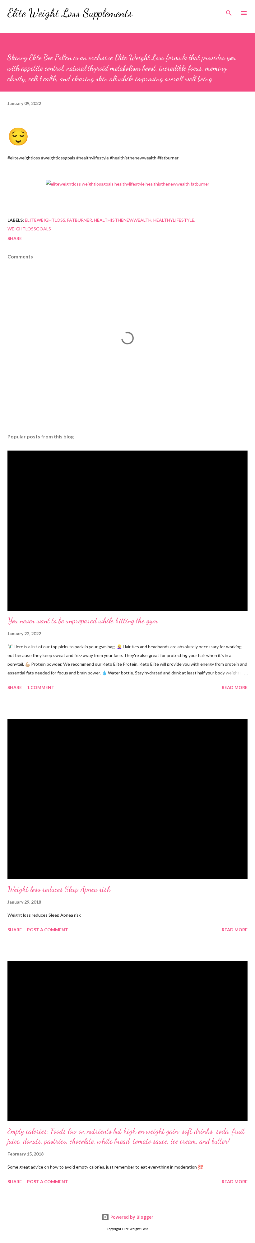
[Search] (229, 11)
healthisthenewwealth (122, 220)
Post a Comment (47, 929)
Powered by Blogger (131, 1217)
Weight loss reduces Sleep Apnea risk (59, 889)
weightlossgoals (29, 228)
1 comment (40, 687)
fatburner (79, 220)
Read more (235, 687)
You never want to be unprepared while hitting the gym (82, 620)
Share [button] (14, 238)
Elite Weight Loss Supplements (69, 13)
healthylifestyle (173, 220)
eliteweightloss (45, 220)
